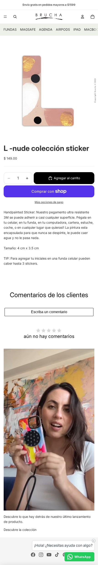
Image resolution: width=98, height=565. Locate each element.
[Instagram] (41, 554)
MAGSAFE (28, 29)
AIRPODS (63, 29)
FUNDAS (10, 29)
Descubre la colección (20, 530)
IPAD (77, 29)
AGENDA (45, 29)
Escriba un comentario (49, 312)
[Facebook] (33, 554)
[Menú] (5, 16)
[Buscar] (15, 17)
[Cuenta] (82, 17)
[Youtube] (49, 554)
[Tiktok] (57, 554)
